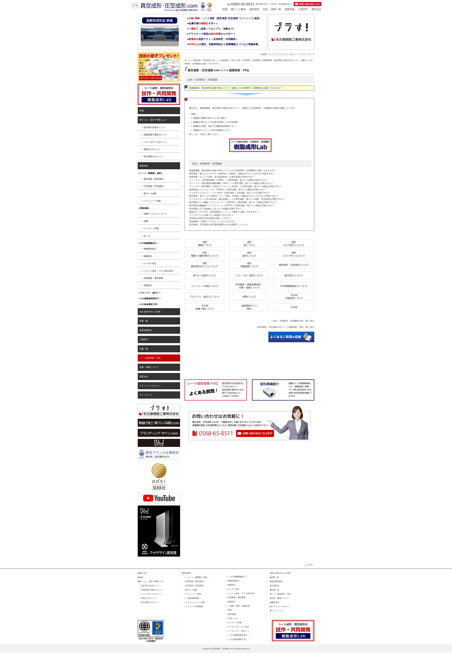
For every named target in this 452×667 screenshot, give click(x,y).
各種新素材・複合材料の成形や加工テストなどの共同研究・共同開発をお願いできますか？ (232, 170)
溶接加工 (148, 285)
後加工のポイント (152, 149)
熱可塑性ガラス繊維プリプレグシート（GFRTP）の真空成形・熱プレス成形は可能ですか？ (233, 202)
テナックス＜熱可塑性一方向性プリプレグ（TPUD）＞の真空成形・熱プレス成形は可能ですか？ (235, 186)
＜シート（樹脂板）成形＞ (150, 173)
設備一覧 (143, 349)
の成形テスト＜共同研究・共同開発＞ (213, 39)
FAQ (265, 9)
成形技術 (254, 9)
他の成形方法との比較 (150, 311)
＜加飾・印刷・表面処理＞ (239, 606)
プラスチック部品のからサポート (212, 33)
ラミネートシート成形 (195, 602)
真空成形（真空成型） (154, 179)
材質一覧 (276, 9)
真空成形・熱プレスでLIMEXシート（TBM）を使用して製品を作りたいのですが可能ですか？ (233, 196)
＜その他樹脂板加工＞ (148, 243)
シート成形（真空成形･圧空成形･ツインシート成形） (225, 18)
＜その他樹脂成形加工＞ (149, 298)
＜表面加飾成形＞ (193, 598)
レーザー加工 (150, 263)
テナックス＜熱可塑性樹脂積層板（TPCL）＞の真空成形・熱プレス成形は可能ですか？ (231, 183)
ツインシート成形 (152, 201)
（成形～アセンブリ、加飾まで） (212, 28)
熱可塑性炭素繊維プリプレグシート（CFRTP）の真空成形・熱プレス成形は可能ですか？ (232, 205)
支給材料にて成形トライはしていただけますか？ (212, 221)
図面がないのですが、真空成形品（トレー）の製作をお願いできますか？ (224, 212)
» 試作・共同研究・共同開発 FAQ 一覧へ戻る (292, 321)
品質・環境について (149, 367)
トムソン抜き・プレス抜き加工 (159, 271)
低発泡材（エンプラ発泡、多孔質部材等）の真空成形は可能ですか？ (222, 177)
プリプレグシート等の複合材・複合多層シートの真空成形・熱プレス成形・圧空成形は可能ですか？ (236, 199)
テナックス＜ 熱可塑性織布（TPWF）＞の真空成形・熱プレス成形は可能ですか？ (228, 180)
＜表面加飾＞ (144, 208)
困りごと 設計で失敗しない (153, 120)
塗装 (146, 221)
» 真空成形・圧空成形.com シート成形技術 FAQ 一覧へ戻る (285, 327)
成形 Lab (143, 573)
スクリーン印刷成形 (194, 606)
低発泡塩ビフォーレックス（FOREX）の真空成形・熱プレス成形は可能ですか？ (227, 189)
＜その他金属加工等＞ (148, 304)
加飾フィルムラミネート (155, 214)
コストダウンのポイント (155, 142)
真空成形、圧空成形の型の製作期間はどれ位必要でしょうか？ (218, 224)
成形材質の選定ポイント (155, 134)
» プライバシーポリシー (287, 54)
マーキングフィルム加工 (238, 627)
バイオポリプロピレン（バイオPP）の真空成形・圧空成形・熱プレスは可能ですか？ (229, 193)
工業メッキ (233, 618)
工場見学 (303, 9)
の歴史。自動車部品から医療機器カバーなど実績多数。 (225, 44)
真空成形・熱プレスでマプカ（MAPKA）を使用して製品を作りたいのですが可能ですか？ (232, 173)
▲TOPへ (310, 565)
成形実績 (290, 9)
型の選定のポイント (153, 156)
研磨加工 (148, 256)
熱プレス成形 (150, 193)
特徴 (224, 9)
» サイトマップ (307, 54)
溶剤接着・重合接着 (153, 278)
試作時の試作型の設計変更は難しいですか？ (210, 218)
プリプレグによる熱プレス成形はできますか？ (211, 215)
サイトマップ (145, 395)
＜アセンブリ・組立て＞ (149, 293)
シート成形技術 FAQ (149, 358)
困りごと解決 (238, 9)
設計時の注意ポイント (154, 127)
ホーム (187, 60)
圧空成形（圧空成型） (154, 186)
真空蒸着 (232, 614)
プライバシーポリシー (150, 385)
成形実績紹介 (145, 330)
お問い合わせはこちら (309, 4)
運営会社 (316, 9)
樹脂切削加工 (150, 249)
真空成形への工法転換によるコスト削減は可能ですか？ (215, 208)
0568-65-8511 (240, 4)
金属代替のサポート (203, 23)
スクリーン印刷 (151, 228)
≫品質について (267, 54)
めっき (147, 236)
